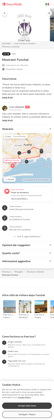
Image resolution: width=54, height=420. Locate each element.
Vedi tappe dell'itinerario (28, 236)
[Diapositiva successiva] (48, 27)
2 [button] (28, 152)
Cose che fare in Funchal (24, 43)
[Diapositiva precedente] (6, 27)
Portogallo (18, 272)
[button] (12, 165)
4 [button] (41, 152)
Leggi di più (7, 97)
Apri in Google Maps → (19, 199)
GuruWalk (6, 43)
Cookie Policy (24, 397)
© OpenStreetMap (42, 180)
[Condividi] (49, 13)
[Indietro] (4, 13)
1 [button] (19, 153)
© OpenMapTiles (29, 180)
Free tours (6, 272)
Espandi (11, 179)
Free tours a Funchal (10, 46)
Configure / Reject (27, 414)
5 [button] (26, 162)
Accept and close (27, 405)
